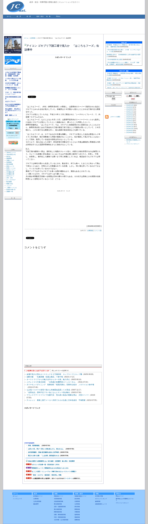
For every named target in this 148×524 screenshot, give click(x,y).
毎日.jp (8, 156)
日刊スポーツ (10, 176)
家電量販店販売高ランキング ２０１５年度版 (13, 88)
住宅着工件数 (99, 496)
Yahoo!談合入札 (11, 154)
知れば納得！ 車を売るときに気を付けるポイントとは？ (13, 110)
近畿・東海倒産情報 (60, 514)
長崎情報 (77, 517)
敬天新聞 (9, 181)
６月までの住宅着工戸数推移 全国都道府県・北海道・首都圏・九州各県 (13, 74)
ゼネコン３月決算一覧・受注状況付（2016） (46, 464)
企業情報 (32, 38)
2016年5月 (129, 115)
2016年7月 (129, 111)
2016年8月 (129, 109)
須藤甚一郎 (9, 191)
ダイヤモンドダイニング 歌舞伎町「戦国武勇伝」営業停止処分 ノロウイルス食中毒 (61, 385)
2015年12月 (129, 124)
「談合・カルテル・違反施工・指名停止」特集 (46, 475)
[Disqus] (63, 278)
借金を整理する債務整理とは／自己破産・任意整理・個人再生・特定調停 (51, 461)
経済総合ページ (37, 496)
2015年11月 (129, 126)
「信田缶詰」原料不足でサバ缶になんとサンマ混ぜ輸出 (48, 392)
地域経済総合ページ (80, 496)
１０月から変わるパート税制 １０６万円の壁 (13, 79)
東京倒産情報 (58, 509)
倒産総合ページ (58, 496)
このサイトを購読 (114, 116)
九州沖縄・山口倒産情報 (61, 520)
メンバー (9, 185)
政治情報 (77, 498)
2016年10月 (129, 105)
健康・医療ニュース (11, 115)
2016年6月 (129, 113)
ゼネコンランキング (101, 498)
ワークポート (68, 478)
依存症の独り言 (10, 189)
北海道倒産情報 (58, 501)
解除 (16, 128)
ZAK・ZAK (9, 178)
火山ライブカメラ (10, 101)
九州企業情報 (37, 501)
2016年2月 (129, 121)
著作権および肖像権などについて (125, 499)
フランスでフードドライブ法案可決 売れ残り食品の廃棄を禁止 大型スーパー (58, 395)
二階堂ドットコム (11, 187)
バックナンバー (12, 135)
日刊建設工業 (10, 172)
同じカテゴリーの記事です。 (61, 370)
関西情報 (77, 509)
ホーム (9, 16)
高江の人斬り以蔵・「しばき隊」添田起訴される (43, 455)
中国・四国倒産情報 (60, 517)
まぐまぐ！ (17, 137)
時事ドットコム (10, 168)
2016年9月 (129, 107)
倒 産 (29, 16)
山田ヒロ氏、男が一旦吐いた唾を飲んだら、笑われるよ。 (46, 449)
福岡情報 (77, 514)
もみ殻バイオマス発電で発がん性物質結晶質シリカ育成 (48, 390)
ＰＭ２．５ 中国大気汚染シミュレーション (13, 93)
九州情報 (77, 504)
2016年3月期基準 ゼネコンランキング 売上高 (13, 84)
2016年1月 (129, 123)
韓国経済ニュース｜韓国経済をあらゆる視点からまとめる (50, 468)
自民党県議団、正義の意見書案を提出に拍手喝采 (43, 452)
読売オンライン (10, 170)
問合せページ (120, 496)
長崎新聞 (9, 158)
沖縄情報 (77, 512)
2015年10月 (129, 128)
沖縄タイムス (10, 160)
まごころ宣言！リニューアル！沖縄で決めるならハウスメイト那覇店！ (54, 471)
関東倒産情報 (58, 512)
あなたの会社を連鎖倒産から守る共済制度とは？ (13, 105)
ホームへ (15, 496)
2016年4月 (129, 117)
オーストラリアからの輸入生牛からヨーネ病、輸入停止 (48, 379)
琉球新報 (9, 162)
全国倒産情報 (58, 498)
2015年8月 (129, 132)
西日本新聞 (9, 164)
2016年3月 (129, 119)
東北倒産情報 (58, 504)
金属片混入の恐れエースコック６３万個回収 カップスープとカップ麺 (54, 374)
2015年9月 (129, 130)
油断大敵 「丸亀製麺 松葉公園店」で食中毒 (45, 377)
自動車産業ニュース (101, 504)
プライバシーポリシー (132, 144)
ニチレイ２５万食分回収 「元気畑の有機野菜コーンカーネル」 (52, 382)
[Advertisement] (73, 26)
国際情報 (77, 520)
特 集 (48, 16)
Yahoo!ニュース (11, 152)
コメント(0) (97, 230)
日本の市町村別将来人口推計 (13, 97)
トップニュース (17, 498)
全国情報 (77, 501)
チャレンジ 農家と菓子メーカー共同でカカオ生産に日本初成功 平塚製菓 (56, 400)
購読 (11, 128)
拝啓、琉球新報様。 (34, 445)
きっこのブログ (10, 180)
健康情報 (97, 501)
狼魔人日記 (9, 183)
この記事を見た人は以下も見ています (37, 370)
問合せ (58, 16)
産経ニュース (10, 166)
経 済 (19, 16)
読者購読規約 (10, 132)
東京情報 (77, 506)
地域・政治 (39, 16)
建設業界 (36, 504)
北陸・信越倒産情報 (60, 506)
